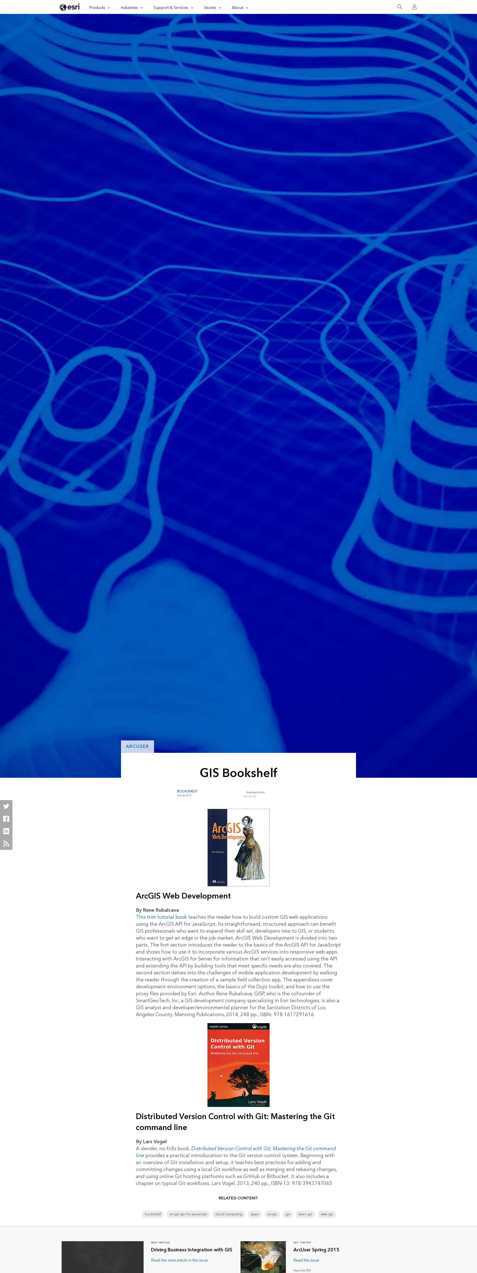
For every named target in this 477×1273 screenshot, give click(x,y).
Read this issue (306, 1260)
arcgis (272, 1214)
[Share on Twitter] (6, 806)
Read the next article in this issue (179, 1260)
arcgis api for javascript (188, 1214)
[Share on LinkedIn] (6, 831)
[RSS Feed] (6, 843)
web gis (327, 1214)
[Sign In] (414, 7)
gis (287, 1214)
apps (255, 1214)
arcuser (137, 746)
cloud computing (228, 1214)
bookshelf (153, 1214)
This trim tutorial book (161, 917)
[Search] (399, 7)
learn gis (305, 1214)
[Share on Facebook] (6, 819)
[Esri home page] (70, 7)
